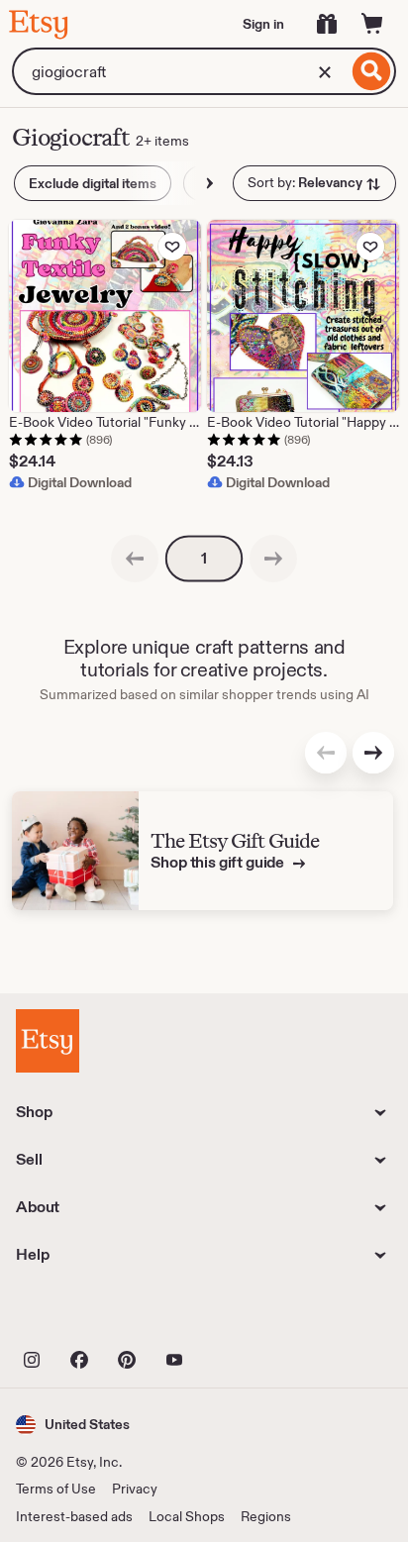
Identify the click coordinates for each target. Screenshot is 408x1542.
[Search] (372, 71)
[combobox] (180, 71)
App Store (83, 1314)
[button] (73, 1424)
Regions (266, 1516)
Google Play (232, 1314)
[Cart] (372, 24)
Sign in (263, 24)
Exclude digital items (92, 183)
